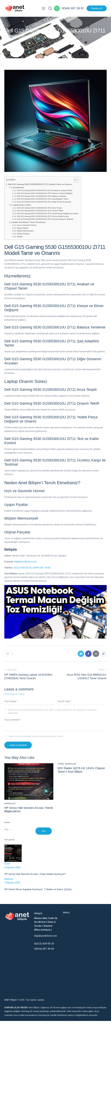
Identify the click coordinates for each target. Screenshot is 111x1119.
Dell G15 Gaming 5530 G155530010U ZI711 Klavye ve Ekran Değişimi (44, 193)
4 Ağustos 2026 (12, 867)
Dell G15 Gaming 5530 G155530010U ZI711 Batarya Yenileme (41, 196)
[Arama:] (19, 829)
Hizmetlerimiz (18, 187)
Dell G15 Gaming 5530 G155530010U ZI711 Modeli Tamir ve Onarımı (40, 184)
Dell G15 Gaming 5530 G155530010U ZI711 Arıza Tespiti (39, 208)
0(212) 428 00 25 (22, 567)
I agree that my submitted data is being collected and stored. (35, 736)
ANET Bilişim (10, 1000)
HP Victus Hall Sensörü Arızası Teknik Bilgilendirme (28, 809)
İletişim (19, 236)
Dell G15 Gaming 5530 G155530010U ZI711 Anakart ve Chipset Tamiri (44, 190)
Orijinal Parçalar (23, 234)
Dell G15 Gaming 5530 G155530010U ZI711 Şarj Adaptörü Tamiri (42, 199)
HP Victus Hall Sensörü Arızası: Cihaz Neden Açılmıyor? (35, 874)
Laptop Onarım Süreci (22, 205)
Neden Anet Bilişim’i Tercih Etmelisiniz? (29, 222)
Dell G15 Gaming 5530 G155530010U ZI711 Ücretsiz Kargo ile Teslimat (45, 219)
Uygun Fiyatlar (22, 228)
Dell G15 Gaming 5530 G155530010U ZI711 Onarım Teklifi (40, 211)
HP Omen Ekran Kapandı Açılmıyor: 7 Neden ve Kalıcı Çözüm (38, 889)
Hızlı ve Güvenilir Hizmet (26, 225)
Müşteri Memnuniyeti (25, 231)
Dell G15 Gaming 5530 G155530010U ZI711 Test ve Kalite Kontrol (43, 216)
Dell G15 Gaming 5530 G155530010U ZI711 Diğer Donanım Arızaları (44, 202)
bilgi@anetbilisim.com (25, 561)
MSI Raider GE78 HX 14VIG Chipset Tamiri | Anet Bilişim (81, 770)
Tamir (61, 764)
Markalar (9, 803)
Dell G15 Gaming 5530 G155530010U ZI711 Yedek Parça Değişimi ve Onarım (47, 213)
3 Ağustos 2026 (12, 882)
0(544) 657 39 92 (41, 567)
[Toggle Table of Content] (74, 180)
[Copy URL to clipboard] (103, 653)
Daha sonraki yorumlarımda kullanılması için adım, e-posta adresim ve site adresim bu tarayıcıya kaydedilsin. (52, 711)
